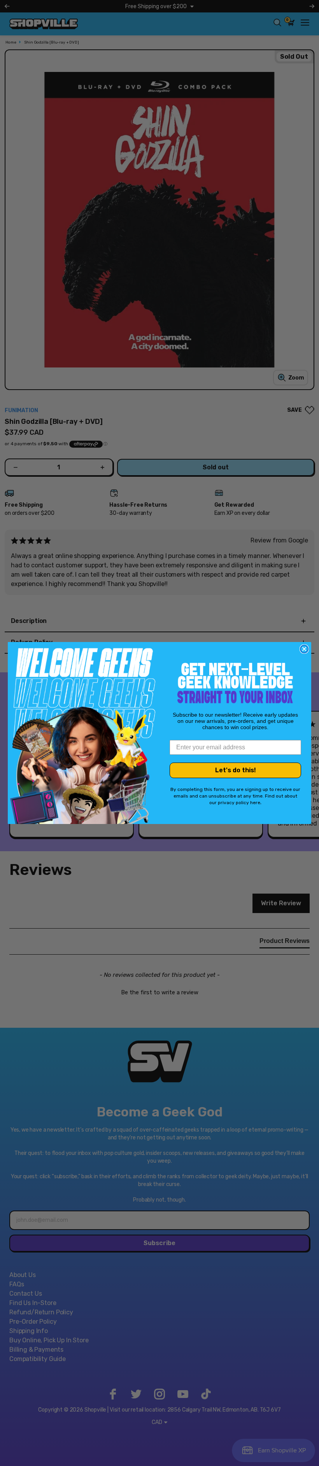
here (255, 802)
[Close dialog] (304, 649)
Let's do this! (235, 770)
